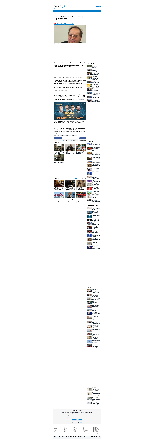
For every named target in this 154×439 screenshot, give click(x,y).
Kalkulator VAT (95, 430)
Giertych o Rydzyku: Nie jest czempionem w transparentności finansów (69, 152)
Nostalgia (65, 434)
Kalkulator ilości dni (95, 428)
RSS (99, 436)
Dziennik (55, 14)
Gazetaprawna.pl (56, 428)
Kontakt (55, 436)
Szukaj (99, 6)
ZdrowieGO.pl (55, 431)
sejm (58, 135)
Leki (83, 429)
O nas (59, 436)
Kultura (74, 434)
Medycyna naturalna (85, 430)
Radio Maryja (62, 135)
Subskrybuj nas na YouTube (60, 23)
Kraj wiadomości (83, 178)
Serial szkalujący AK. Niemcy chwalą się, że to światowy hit (59, 162)
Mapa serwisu (86, 436)
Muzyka (74, 433)
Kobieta (74, 427)
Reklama (63, 436)
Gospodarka (65, 429)
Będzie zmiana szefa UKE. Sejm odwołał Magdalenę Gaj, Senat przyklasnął (59, 152)
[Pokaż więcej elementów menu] (100, 9)
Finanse (83, 428)
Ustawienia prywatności (93, 436)
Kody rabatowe (75, 428)
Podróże (65, 433)
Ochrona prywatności (78, 436)
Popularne (77, 178)
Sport (64, 431)
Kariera (67, 436)
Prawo (83, 427)
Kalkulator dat (95, 427)
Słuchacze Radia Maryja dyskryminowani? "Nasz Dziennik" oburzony (80, 152)
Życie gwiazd (74, 431)
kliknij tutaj (81, 422)
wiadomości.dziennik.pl (59, 14)
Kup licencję (62, 132)
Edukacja (74, 429)
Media (64, 14)
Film (73, 432)
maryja (73, 135)
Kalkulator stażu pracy (96, 429)
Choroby (84, 431)
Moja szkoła (74, 430)
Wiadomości (65, 430)
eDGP (54, 429)
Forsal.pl (55, 430)
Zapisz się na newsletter (69, 23)
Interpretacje (55, 432)
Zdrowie (65, 432)
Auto (64, 427)
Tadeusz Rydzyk (68, 135)
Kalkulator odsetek (95, 431)
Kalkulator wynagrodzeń (96, 433)
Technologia (65, 428)
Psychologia (84, 432)
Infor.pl (55, 427)
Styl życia (84, 433)
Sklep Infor (55, 433)
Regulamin (72, 436)
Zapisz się (77, 419)
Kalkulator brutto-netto (96, 432)
